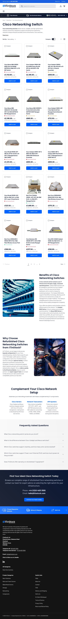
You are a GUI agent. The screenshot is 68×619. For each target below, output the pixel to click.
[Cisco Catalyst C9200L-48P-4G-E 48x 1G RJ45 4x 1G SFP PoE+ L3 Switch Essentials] (56, 55)
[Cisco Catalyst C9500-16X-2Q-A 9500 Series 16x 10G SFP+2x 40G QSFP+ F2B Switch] (34, 55)
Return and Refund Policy (42, 606)
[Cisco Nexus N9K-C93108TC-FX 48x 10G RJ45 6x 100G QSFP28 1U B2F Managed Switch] (34, 99)
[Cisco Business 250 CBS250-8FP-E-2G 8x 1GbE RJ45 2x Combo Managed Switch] (34, 230)
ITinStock (8, 615)
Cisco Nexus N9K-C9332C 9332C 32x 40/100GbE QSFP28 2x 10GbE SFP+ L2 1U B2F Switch (12, 67)
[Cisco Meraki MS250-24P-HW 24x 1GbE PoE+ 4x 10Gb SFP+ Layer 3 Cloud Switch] (12, 186)
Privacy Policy (39, 603)
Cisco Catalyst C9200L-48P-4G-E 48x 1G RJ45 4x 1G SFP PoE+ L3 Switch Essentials (55, 67)
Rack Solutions (7, 578)
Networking (8, 20)
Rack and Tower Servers (9, 581)
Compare (48, 39)
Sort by (5, 39)
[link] (15, 264)
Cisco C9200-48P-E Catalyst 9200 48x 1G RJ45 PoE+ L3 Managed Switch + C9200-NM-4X (55, 154)
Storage (5, 587)
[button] (64, 6)
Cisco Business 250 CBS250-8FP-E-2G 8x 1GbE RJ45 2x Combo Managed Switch (33, 241)
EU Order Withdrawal (40, 597)
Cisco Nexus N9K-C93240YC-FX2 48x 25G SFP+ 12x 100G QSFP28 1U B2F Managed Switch (11, 111)
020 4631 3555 (14, 1)
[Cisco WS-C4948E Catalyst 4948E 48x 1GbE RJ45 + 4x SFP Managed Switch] (56, 230)
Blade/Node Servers (8, 584)
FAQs (36, 578)
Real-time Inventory (8, 570)
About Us (57, 1)
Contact (63, 1)
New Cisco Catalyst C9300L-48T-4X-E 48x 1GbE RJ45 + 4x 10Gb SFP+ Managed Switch (33, 198)
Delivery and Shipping (41, 591)
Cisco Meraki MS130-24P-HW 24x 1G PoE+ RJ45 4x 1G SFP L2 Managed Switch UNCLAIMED (11, 154)
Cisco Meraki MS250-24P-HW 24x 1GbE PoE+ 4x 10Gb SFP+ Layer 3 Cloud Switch (11, 197)
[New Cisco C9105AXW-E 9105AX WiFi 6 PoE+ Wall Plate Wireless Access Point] (56, 186)
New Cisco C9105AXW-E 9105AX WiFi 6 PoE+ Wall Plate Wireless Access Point (56, 197)
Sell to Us (37, 594)
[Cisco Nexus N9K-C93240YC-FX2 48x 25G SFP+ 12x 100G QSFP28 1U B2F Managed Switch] (12, 99)
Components (6, 594)
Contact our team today (34, 499)
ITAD (36, 587)
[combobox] (37, 6)
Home (4, 20)
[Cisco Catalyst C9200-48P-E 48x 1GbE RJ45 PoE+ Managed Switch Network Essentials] (56, 99)
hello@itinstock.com (11, 554)
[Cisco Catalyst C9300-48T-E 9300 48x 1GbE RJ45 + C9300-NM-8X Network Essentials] (34, 143)
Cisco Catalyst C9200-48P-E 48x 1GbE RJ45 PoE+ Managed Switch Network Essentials (55, 111)
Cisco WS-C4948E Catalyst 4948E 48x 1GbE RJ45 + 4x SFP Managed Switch (55, 240)
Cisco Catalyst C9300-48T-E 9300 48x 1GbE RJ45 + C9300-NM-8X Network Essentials (34, 154)
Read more (5, 35)
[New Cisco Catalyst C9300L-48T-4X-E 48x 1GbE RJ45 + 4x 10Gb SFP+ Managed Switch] (34, 186)
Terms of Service (39, 600)
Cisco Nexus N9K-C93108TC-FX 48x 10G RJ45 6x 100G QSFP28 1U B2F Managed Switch (34, 111)
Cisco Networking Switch (18, 20)
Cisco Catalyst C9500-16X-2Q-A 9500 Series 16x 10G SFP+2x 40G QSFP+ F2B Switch (33, 67)
